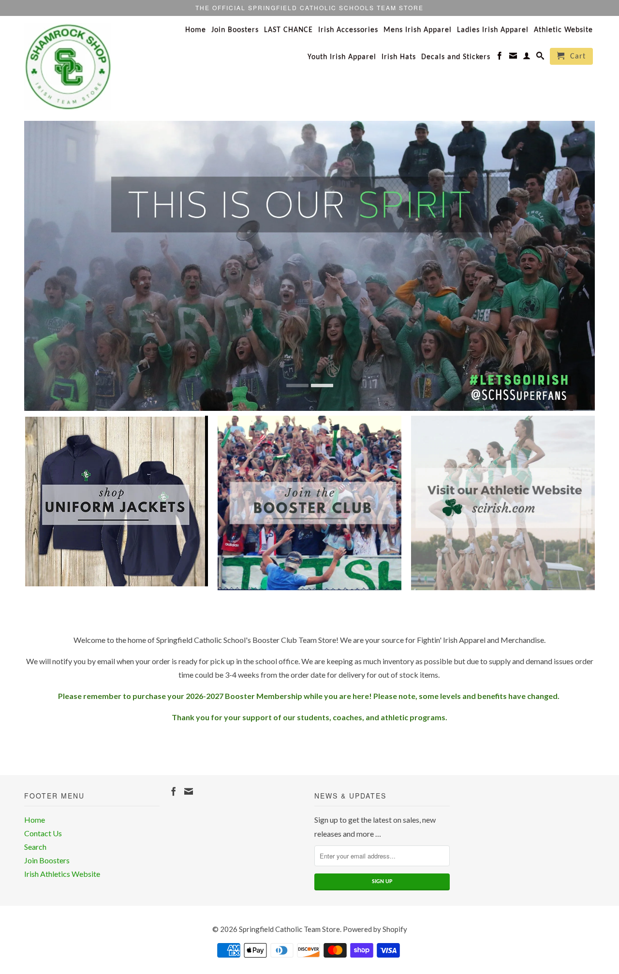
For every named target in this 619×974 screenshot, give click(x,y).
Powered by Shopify (375, 929)
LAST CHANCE (288, 30)
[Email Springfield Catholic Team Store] (513, 57)
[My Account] (527, 57)
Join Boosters (235, 30)
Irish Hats (399, 57)
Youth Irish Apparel (342, 57)
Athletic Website (563, 30)
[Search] (540, 57)
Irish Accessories (348, 30)
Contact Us (43, 833)
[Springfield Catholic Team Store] (92, 66)
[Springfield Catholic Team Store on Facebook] (500, 57)
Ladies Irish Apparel (493, 30)
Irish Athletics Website (62, 873)
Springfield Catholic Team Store (289, 929)
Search (35, 846)
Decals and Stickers (455, 57)
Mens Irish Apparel (417, 30)
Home (195, 30)
